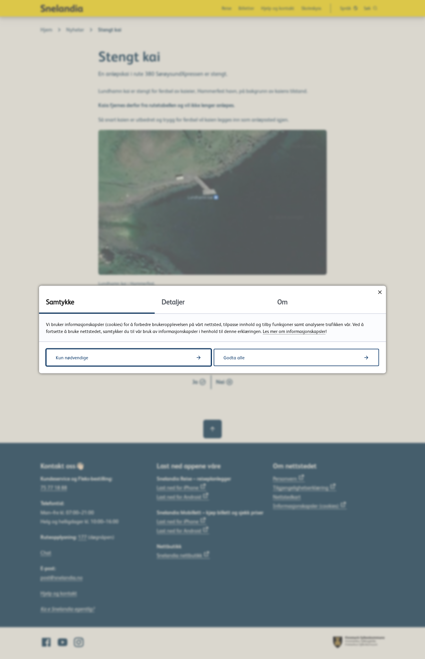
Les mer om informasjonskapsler (294, 331)
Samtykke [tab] (60, 301)
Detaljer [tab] (173, 301)
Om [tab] (282, 301)
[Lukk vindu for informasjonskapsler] (380, 292)
